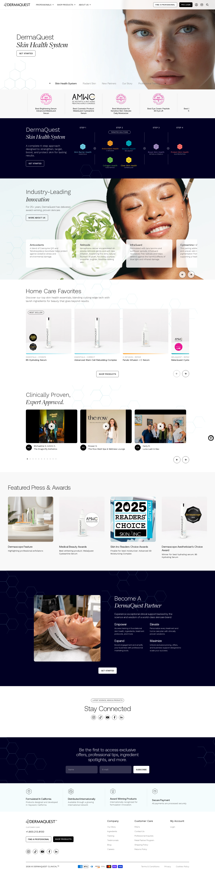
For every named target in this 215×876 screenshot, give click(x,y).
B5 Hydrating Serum (36, 360)
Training (110, 836)
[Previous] (4, 44)
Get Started (35, 163)
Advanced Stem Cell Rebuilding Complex (95, 360)
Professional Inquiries (143, 836)
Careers (110, 849)
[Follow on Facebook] (114, 717)
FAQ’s (137, 827)
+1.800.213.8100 (35, 831)
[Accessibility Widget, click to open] (211, 438)
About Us (84, 4)
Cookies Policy (182, 866)
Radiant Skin (89, 83)
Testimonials (113, 840)
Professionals (43, 4)
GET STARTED (26, 53)
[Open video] (51, 426)
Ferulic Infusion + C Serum (136, 360)
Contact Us (139, 831)
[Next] (211, 44)
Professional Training (149, 83)
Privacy (167, 866)
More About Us (36, 217)
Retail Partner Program (144, 840)
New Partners (109, 83)
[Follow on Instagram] (93, 717)
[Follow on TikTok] (100, 717)
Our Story (127, 83)
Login (172, 827)
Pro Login (185, 5)
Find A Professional (165, 5)
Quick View (38, 348)
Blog (109, 844)
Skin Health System (66, 83)
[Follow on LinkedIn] (121, 717)
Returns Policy (140, 849)
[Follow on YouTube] (107, 717)
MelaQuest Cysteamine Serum (187, 360)
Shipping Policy (141, 844)
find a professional (38, 839)
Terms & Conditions (150, 866)
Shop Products (65, 4)
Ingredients (112, 831)
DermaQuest (45, 133)
